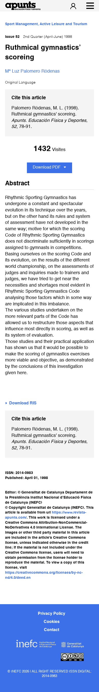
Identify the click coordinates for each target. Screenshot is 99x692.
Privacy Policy (51, 614)
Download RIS (23, 403)
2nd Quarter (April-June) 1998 (38, 37)
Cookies (52, 622)
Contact (51, 630)
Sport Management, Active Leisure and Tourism (46, 24)
